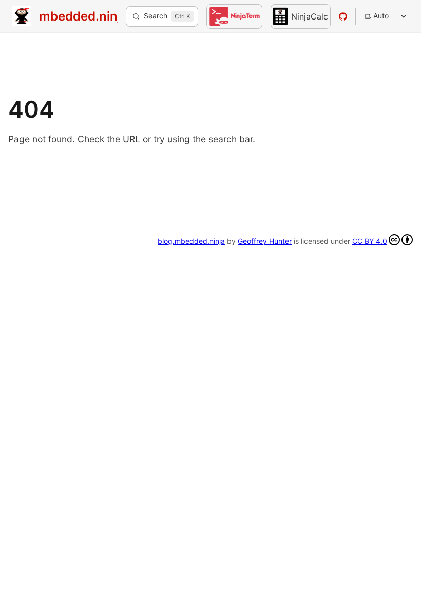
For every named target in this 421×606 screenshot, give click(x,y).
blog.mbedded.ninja (191, 241)
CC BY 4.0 (369, 241)
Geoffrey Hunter (265, 241)
